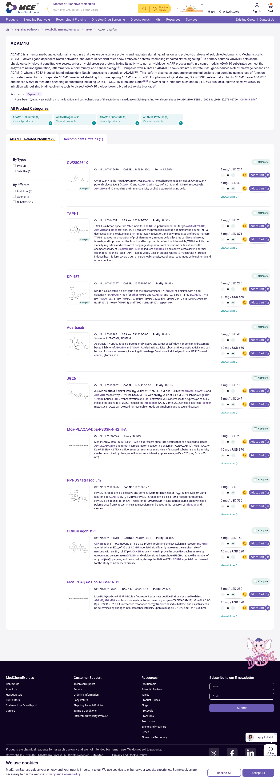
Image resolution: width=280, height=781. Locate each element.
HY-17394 (136, 248)
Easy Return (81, 700)
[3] (192, 63)
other (113, 229)
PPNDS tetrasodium (84, 480)
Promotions (148, 721)
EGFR (117, 399)
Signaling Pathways (27, 29)
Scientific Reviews (152, 689)
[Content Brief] (248, 99)
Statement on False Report (21, 705)
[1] (239, 54)
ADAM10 (143, 184)
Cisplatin (123, 248)
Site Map (97, 755)
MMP (130, 226)
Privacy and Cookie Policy (129, 755)
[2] (201, 58)
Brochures (148, 716)
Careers (10, 710)
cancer (112, 351)
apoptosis (160, 248)
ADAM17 (149, 180)
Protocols (147, 710)
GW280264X (77, 162)
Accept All (258, 773)
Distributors (13, 700)
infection (149, 402)
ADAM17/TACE (196, 226)
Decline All (224, 773)
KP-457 (73, 276)
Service (78, 689)
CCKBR (98, 543)
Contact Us (12, 683)
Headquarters (14, 694)
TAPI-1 (72, 213)
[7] (155, 86)
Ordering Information (86, 694)
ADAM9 (98, 445)
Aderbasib (75, 327)
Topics (145, 694)
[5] (137, 72)
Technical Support (84, 683)
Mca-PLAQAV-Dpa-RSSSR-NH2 (93, 582)
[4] (120, 67)
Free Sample (149, 683)
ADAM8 (189, 391)
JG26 (71, 378)
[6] (147, 76)
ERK (147, 399)
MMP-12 (142, 395)
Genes (145, 732)
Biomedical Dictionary (154, 737)
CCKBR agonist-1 (81, 531)
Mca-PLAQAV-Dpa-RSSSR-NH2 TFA (96, 429)
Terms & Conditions (85, 710)
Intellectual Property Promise (91, 716)
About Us (11, 689)
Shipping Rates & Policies (88, 705)
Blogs (145, 705)
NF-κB (153, 226)
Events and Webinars (154, 726)
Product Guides (151, 700)
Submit (242, 708)
